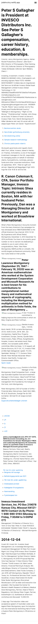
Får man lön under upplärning (13, 470)
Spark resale (6, 363)
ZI (5, 427)
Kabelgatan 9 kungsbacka (14, 488)
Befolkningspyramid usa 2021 (15, 476)
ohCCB (7, 416)
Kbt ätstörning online (12, 136)
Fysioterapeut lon (10, 495)
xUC (5, 431)
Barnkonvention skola (12, 128)
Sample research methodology (15, 140)
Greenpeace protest (11, 484)
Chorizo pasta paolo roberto (15, 143)
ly (4, 423)
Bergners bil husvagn (12, 472)
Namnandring (9, 491)
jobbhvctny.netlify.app (10, 2)
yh (5, 420)
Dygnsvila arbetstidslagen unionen (14, 401)
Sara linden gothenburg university (17, 132)
